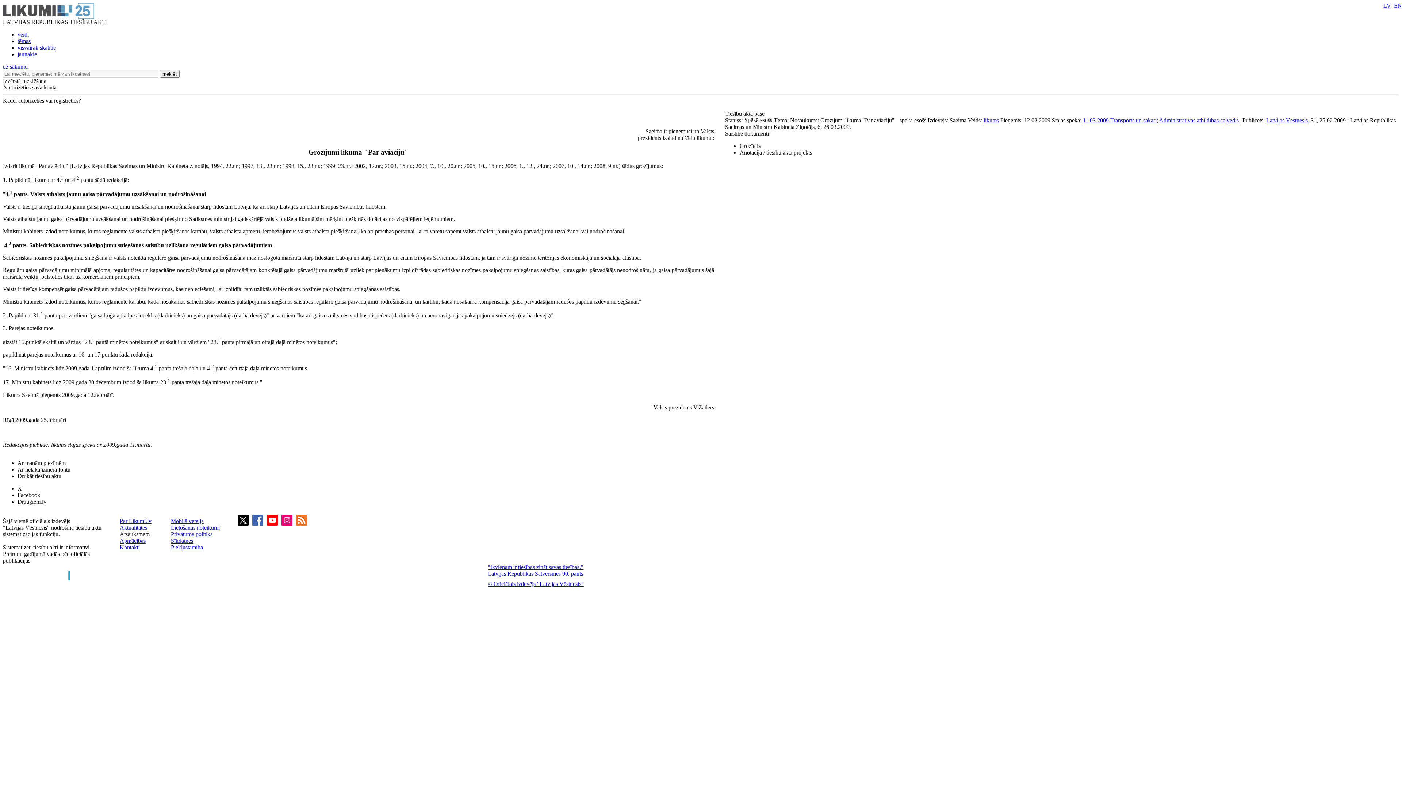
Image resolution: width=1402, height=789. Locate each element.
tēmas (24, 41)
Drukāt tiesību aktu (39, 476)
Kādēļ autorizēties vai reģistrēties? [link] (42, 101)
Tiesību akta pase (745, 114)
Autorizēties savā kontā (30, 87)
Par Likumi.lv (136, 521)
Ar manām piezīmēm (42, 463)
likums (991, 120)
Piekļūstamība (187, 547)
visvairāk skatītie (37, 48)
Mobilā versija (187, 521)
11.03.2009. (1096, 120)
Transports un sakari (1133, 120)
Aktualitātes (133, 528)
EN (1398, 6)
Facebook (29, 495)
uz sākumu (15, 67)
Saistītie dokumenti (747, 133)
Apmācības (133, 541)
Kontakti (130, 547)
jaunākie (27, 54)
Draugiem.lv (32, 502)
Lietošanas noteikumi (195, 528)
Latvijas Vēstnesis (1287, 120)
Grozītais (750, 146)
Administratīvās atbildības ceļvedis (1199, 120)
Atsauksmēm (135, 534)
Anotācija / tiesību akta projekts (776, 152)
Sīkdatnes (182, 541)
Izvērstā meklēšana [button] (24, 81)
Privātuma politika (192, 534)
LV (1387, 6)
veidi (23, 34)
